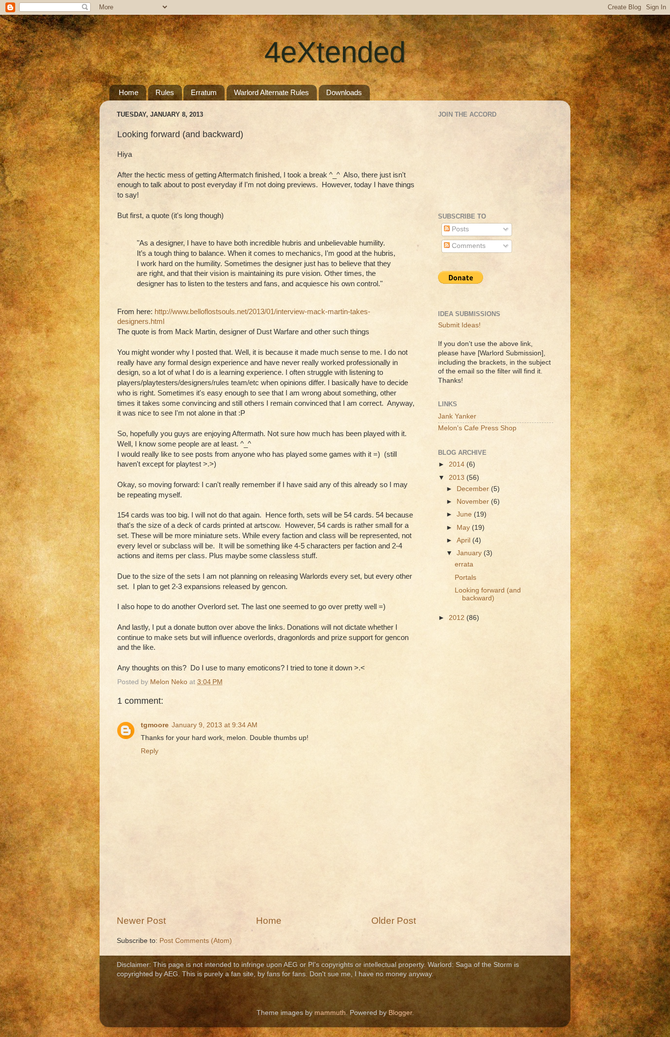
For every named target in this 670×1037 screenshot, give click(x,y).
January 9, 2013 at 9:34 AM (215, 725)
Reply (149, 751)
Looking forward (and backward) (488, 594)
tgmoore (155, 725)
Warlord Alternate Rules (271, 92)
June (465, 514)
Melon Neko (169, 682)
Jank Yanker (457, 416)
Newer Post (141, 920)
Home (128, 92)
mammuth (330, 1012)
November (474, 501)
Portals (465, 577)
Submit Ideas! (459, 325)
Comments (468, 245)
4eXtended (335, 52)
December (474, 489)
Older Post (393, 920)
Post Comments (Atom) (195, 940)
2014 (457, 464)
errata (464, 564)
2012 (457, 617)
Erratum (204, 92)
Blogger (400, 1012)
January (470, 553)
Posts (459, 229)
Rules (164, 92)
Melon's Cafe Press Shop (477, 428)
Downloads (344, 92)
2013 (457, 477)
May (464, 527)
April (464, 540)
